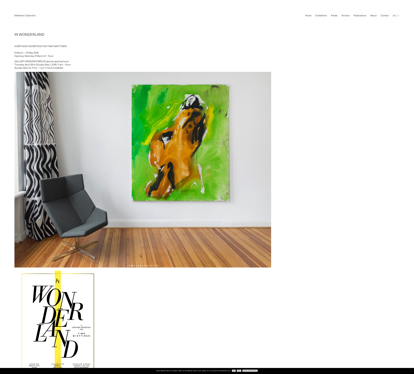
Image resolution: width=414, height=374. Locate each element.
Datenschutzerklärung (250, 371)
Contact (385, 16)
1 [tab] (127, 265)
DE (394, 16)
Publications (360, 16)
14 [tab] (155, 265)
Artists (334, 16)
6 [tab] (138, 265)
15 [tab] (158, 265)
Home (308, 16)
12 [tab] (151, 265)
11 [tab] (149, 265)
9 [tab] (145, 265)
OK (234, 371)
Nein (239, 371)
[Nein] (411, 371)
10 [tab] (147, 265)
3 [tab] (132, 265)
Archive (345, 16)
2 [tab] (130, 265)
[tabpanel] (142, 169)
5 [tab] (136, 265)
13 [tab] (153, 265)
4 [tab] (134, 265)
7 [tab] (140, 265)
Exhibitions (321, 16)
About (373, 16)
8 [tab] (142, 265)
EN (398, 16)
